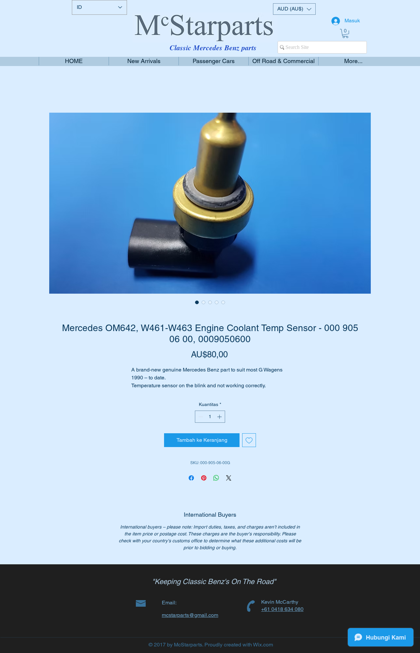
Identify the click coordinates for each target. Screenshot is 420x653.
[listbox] (294, 9)
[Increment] (220, 424)
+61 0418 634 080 (282, 617)
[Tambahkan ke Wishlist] (249, 448)
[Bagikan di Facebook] (191, 486)
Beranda (59, 89)
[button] (294, 9)
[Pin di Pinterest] (204, 486)
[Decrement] (200, 424)
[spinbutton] (210, 424)
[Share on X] (229, 486)
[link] (345, 33)
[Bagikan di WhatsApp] (216, 486)
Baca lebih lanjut (148, 393)
